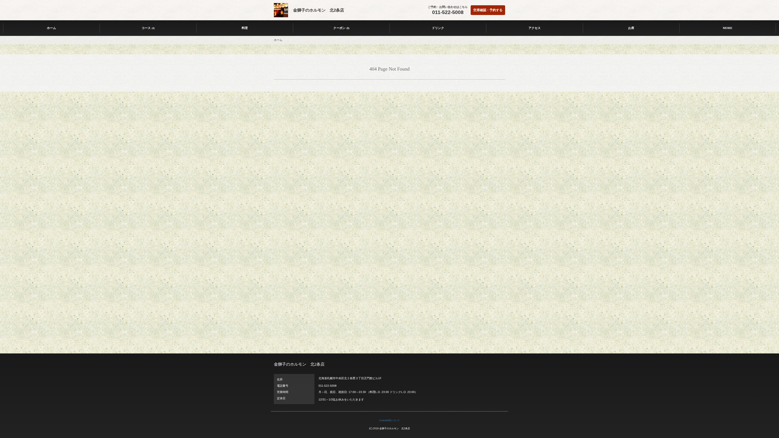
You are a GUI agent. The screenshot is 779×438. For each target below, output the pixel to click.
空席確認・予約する (487, 10)
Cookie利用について (389, 420)
